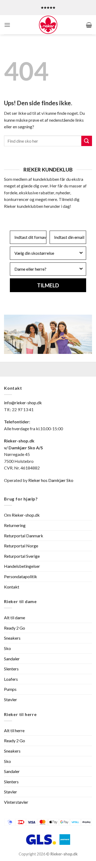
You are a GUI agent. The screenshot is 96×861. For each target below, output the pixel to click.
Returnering (15, 525)
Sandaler (12, 658)
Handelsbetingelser (22, 566)
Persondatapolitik (20, 576)
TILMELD (48, 285)
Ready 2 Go (14, 627)
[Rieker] (48, 24)
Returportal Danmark (23, 535)
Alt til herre (14, 730)
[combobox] (46, 253)
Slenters (11, 668)
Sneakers (12, 637)
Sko (7, 648)
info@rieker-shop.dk (23, 402)
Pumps (10, 689)
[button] (7, 24)
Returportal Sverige (22, 556)
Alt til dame (14, 617)
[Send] (86, 141)
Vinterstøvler (16, 802)
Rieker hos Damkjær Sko (51, 480)
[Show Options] (81, 253)
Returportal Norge (21, 545)
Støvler (10, 699)
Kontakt (11, 586)
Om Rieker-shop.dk (22, 514)
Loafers (11, 679)
